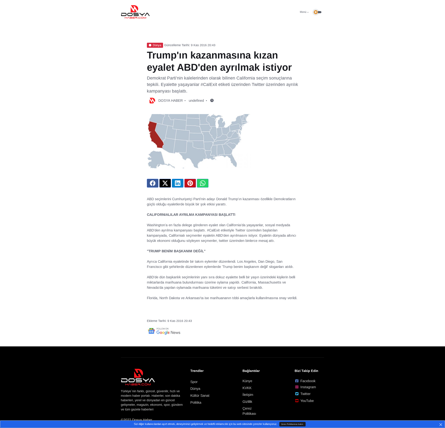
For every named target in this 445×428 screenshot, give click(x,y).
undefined (196, 100)
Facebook (307, 381)
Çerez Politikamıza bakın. (292, 424)
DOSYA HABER (170, 100)
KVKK (247, 388)
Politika (195, 402)
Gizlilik (247, 402)
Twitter (305, 394)
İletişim (247, 395)
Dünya (157, 45)
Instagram (308, 387)
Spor (194, 382)
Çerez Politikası (249, 410)
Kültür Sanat (199, 395)
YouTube (307, 401)
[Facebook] (152, 183)
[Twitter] (165, 183)
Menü (303, 11)
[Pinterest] (190, 183)
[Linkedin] (177, 183)
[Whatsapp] (202, 183)
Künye (247, 381)
